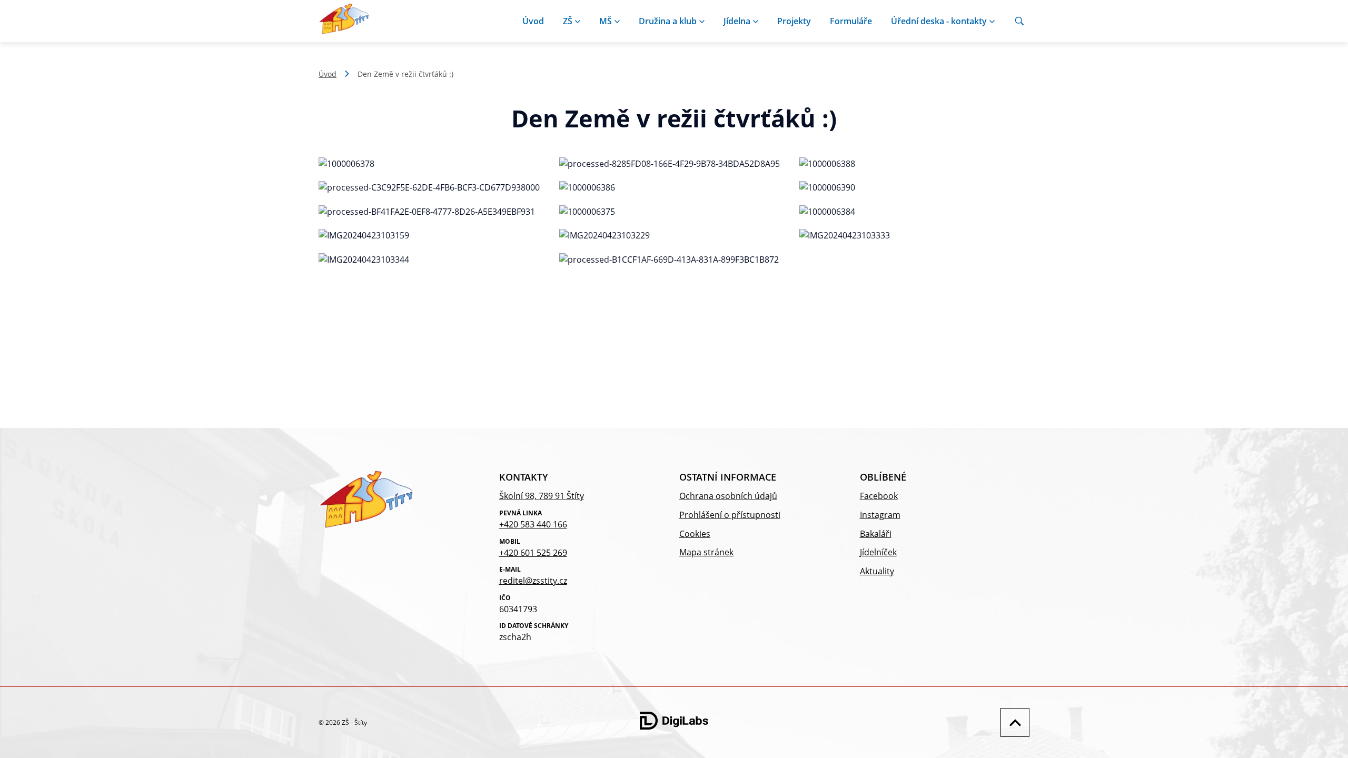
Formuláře (851, 21)
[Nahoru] (1012, 722)
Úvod (533, 21)
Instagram (880, 515)
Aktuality (877, 571)
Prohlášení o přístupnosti (729, 515)
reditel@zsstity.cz (533, 580)
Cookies (694, 534)
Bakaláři (875, 534)
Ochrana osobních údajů (728, 496)
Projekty (794, 21)
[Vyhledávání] (1019, 21)
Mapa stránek (706, 552)
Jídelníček (878, 552)
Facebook (879, 496)
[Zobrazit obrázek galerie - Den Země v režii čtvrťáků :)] (433, 164)
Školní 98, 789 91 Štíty (541, 496)
